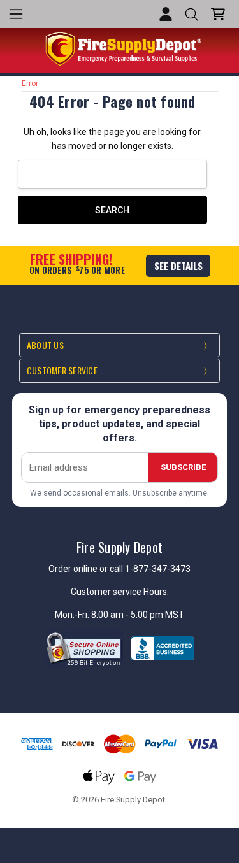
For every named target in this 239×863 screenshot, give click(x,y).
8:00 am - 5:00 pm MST (137, 615)
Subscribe (183, 467)
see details (178, 266)
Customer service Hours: (120, 592)
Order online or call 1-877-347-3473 (119, 569)
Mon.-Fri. (73, 615)
